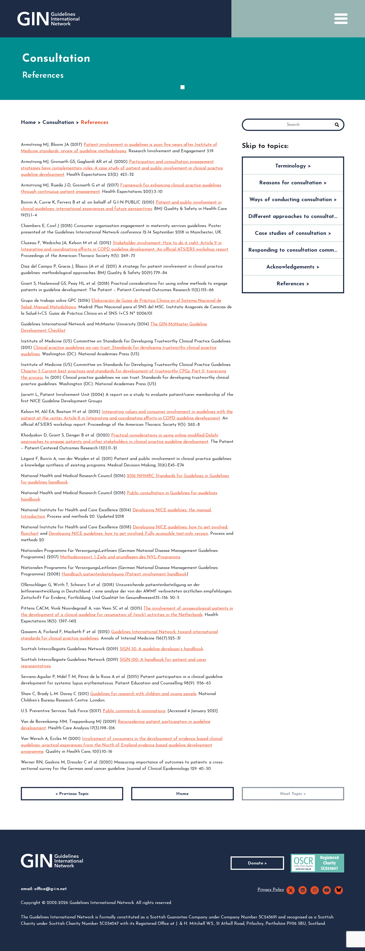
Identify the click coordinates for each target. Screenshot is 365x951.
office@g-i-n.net (50, 889)
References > (293, 284)
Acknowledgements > (292, 267)
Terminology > (293, 166)
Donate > (257, 863)
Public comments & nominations (134, 711)
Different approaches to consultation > (295, 216)
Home (28, 122)
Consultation (58, 122)
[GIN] (48, 18)
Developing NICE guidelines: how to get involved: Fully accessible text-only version (128, 534)
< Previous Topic (72, 794)
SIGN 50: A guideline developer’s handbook (161, 649)
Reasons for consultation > (293, 183)
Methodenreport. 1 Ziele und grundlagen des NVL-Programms (120, 557)
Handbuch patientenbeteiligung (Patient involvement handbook (124, 574)
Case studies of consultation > (293, 233)
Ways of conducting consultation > (293, 199)
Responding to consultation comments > (295, 250)
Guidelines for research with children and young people (143, 694)
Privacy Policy (271, 890)
